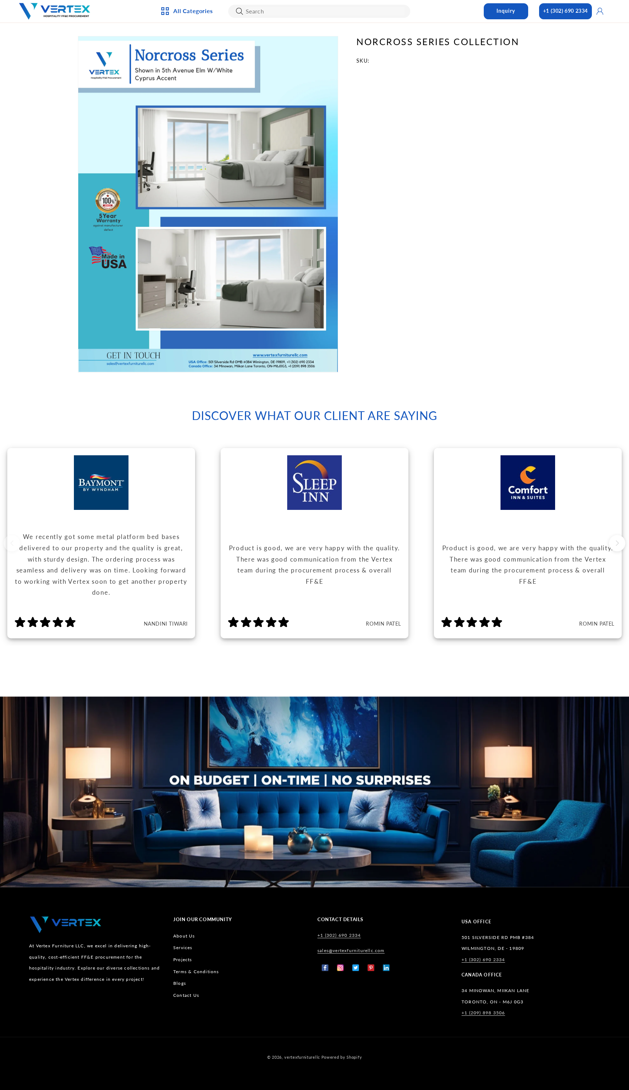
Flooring (340, 107)
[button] (617, 543)
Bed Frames (342, 47)
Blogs (179, 983)
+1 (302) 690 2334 (565, 11)
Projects (182, 959)
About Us (184, 936)
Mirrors (260, 131)
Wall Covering (269, 59)
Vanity (258, 119)
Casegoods (185, 107)
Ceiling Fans (187, 59)
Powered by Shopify (341, 1057)
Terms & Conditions (196, 971)
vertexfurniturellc (302, 1057)
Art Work (262, 47)
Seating (181, 143)
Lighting (182, 71)
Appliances (185, 47)
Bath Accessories (272, 107)
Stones (337, 119)
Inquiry (506, 11)
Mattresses (343, 59)
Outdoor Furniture (197, 131)
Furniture (184, 119)
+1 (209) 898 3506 (483, 1012)
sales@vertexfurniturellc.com (351, 950)
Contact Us (186, 995)
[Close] (239, 11)
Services (183, 947)
